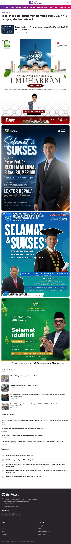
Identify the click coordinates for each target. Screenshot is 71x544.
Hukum (25, 7)
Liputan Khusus (42, 7)
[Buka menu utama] (3, 2)
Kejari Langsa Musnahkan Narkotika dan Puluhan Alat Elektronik (22, 429)
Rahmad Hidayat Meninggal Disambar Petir (23, 376)
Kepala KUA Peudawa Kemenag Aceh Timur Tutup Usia (23, 476)
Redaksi (40, 529)
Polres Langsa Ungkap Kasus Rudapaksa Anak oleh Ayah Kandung (22, 435)
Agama (12, 7)
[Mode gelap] (64, 2)
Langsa (26, 32)
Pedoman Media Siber (44, 531)
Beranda (5, 7)
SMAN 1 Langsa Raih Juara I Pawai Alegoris (23, 385)
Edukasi (18, 7)
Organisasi (63, 7)
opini (56, 7)
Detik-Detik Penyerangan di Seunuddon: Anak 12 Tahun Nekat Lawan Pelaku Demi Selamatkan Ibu (32, 442)
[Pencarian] (68, 2)
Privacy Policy (41, 534)
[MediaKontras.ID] (35, 2)
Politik (3, 531)
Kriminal (32, 7)
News (50, 7)
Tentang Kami (41, 526)
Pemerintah (4, 534)
